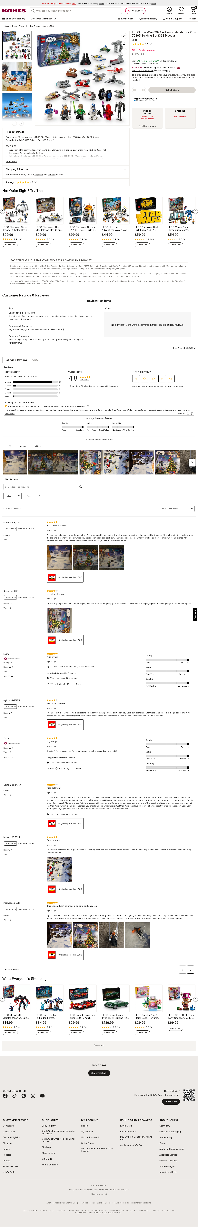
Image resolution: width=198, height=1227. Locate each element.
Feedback (195, 615)
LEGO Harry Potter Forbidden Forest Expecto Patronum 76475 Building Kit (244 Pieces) (49, 1016)
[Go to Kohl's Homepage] (14, 10)
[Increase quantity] (143, 90)
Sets (44, 26)
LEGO (51, 26)
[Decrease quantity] (134, 90)
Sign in (135, 63)
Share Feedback (99, 1073)
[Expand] (124, 51)
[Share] (124, 43)
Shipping (180, 110)
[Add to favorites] (124, 36)
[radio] (147, 118)
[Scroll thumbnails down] (21, 123)
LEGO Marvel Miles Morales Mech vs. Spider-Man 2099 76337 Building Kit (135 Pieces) (16, 1016)
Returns (51, 174)
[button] (142, 44)
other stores (152, 126)
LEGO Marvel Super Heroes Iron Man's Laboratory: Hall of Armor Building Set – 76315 (182, 228)
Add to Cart (10, 245)
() (20, 239)
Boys (14, 26)
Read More (11, 161)
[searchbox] (76, 11)
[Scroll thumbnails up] (14, 123)
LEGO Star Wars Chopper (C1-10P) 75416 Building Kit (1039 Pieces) (82, 228)
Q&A (35, 359)
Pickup (147, 110)
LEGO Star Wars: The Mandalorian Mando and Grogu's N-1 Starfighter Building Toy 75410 (49, 228)
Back (7, 26)
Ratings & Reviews (16, 359)
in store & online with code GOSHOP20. (130, 3)
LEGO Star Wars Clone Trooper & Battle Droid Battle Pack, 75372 (15, 228)
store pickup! (91, 3)
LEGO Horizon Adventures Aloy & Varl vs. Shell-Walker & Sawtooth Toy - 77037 (114, 228)
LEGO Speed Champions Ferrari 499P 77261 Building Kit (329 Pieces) (82, 1016)
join (142, 63)
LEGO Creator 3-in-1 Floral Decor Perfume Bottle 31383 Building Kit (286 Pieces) (148, 1016)
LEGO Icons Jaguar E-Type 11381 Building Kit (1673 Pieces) (114, 1016)
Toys (21, 26)
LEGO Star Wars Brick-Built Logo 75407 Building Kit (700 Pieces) (148, 228)
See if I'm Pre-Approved (143, 71)
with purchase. (59, 3)
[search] (33, 10)
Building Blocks (33, 26)
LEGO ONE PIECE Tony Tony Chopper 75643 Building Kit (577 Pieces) (181, 1016)
